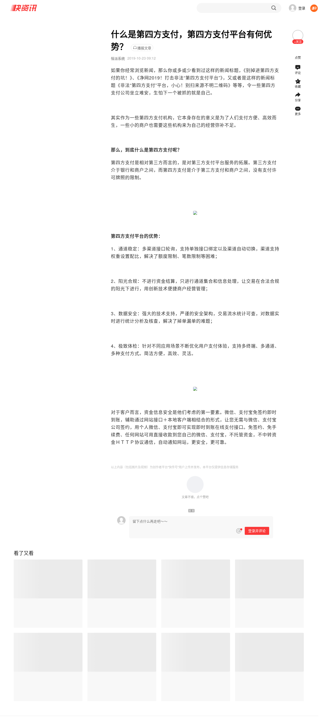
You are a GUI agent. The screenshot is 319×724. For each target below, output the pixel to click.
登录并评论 (257, 531)
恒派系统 (118, 58)
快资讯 (24, 8)
